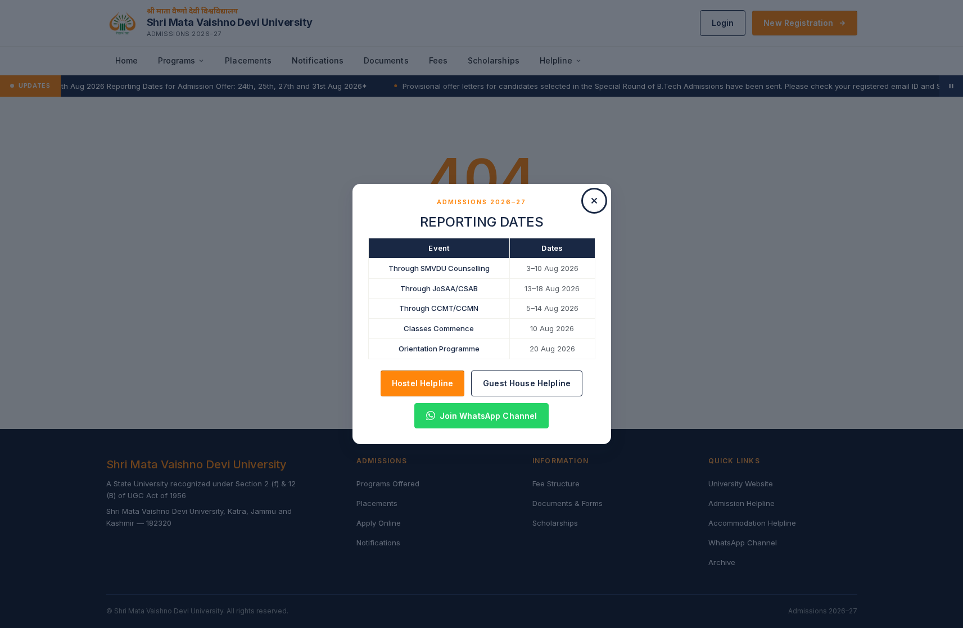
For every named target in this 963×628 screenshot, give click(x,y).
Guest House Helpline (527, 383)
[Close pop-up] (594, 201)
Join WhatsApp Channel (488, 416)
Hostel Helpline (422, 383)
